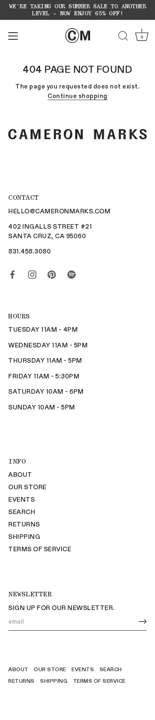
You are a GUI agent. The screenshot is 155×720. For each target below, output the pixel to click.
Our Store (27, 487)
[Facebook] (12, 273)
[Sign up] (142, 621)
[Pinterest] (52, 273)
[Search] (123, 37)
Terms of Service (39, 549)
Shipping (24, 536)
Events (21, 499)
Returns (24, 524)
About (20, 474)
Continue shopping (77, 95)
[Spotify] (71, 273)
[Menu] (13, 36)
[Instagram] (32, 273)
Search (21, 511)
